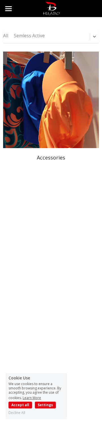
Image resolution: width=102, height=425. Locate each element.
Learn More (32, 397)
